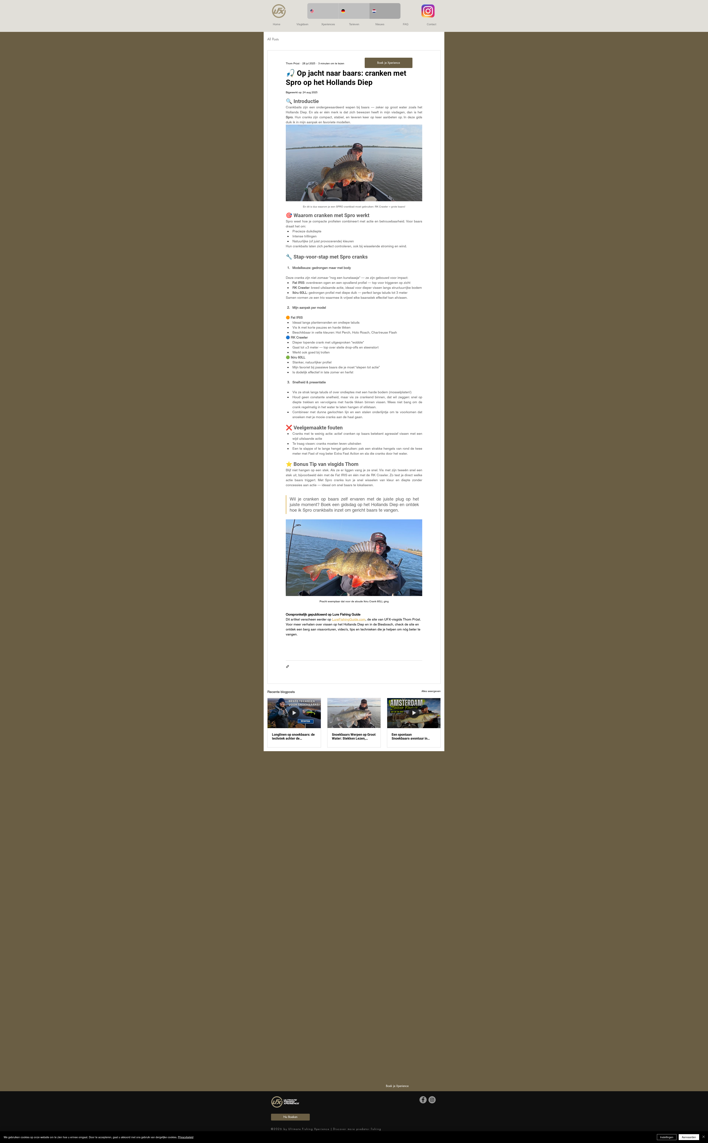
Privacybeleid (185, 1137)
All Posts (273, 39)
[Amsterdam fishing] (413, 713)
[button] (302, 24)
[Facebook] (423, 1099)
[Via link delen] (287, 666)
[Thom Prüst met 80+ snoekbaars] (354, 713)
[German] (353, 11)
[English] (322, 11)
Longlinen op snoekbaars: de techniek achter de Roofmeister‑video (293, 736)
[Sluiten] (703, 1137)
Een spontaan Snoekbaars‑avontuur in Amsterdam (409, 736)
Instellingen (666, 1137)
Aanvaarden (689, 1137)
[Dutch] (384, 11)
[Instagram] (432, 1099)
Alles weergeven (431, 691)
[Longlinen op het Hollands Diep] (294, 713)
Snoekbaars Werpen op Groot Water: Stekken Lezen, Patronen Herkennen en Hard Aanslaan (354, 736)
